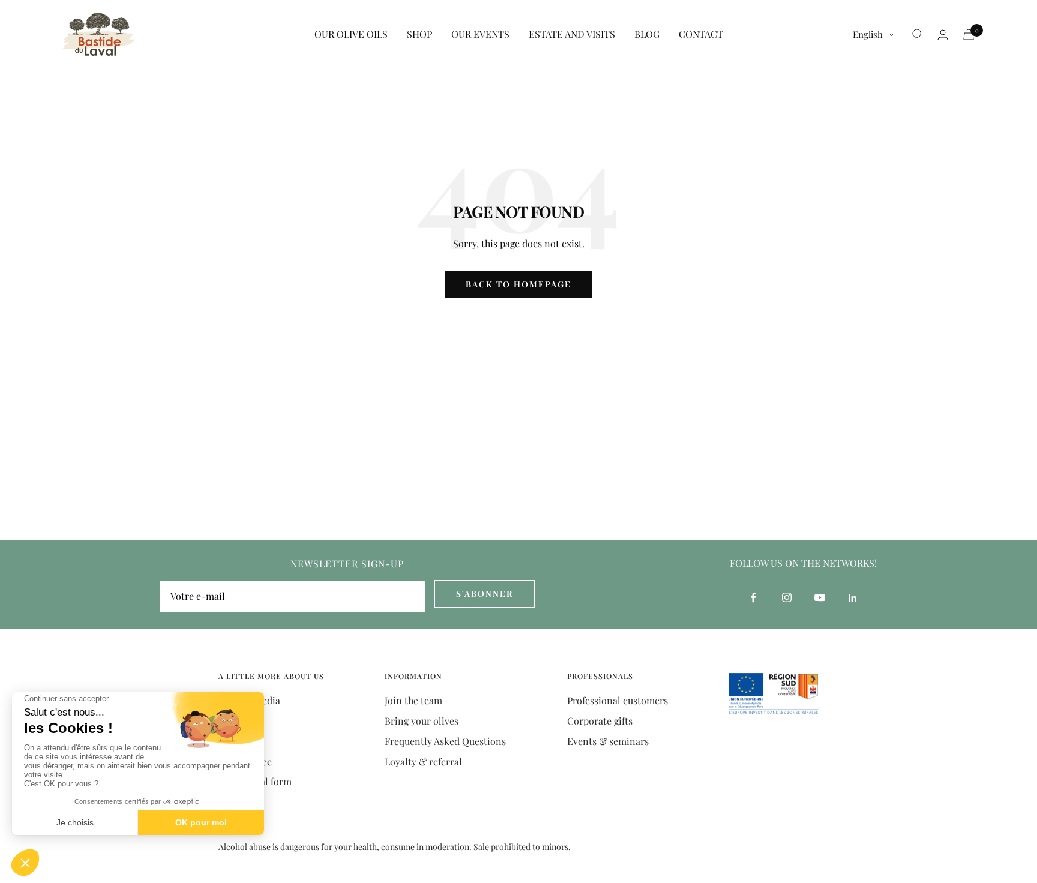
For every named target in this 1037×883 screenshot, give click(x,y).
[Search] (917, 34)
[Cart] (969, 34)
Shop (419, 34)
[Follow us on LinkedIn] (852, 597)
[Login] (942, 34)
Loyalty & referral (423, 761)
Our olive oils (351, 34)
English (868, 34)
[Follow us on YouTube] (819, 597)
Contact (701, 34)
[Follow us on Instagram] (786, 597)
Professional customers (617, 700)
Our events (480, 34)
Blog (647, 34)
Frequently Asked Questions (445, 741)
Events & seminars (608, 741)
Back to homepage (518, 284)
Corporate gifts (600, 720)
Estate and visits (572, 34)
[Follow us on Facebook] (753, 597)
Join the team (413, 700)
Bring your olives (421, 720)
